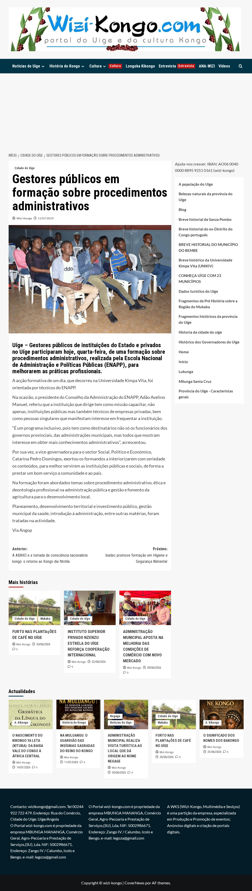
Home (184, 352)
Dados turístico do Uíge (198, 291)
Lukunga (186, 371)
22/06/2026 (99, 662)
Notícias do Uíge (26, 66)
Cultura (105, 66)
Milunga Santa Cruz (195, 381)
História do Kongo (64, 66)
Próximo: (136, 555)
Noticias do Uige (121, 722)
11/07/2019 (46, 218)
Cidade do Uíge (25, 168)
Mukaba (45, 618)
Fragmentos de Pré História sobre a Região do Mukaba (208, 304)
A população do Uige (196, 184)
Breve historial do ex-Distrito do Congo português (206, 232)
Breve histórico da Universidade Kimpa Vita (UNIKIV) (205, 263)
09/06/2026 (154, 667)
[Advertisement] (126, 110)
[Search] (240, 66)
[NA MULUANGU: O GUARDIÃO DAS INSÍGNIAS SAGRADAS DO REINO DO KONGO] (78, 714)
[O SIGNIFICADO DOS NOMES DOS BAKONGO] (222, 714)
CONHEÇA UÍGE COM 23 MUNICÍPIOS (200, 278)
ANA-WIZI (207, 66)
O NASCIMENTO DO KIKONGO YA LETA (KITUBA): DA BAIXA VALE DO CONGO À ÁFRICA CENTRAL (27, 745)
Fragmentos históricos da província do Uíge (208, 319)
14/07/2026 (23, 767)
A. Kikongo (21, 722)
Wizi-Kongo (24, 218)
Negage (115, 716)
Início (183, 361)
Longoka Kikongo (140, 66)
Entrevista (176, 66)
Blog (182, 209)
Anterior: (50, 555)
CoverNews (134, 882)
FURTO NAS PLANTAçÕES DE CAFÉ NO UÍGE (173, 740)
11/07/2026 (71, 762)
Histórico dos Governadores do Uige (209, 342)
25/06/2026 (214, 752)
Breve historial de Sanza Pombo (205, 219)
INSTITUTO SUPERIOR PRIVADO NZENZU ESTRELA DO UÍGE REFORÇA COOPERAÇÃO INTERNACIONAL (89, 643)
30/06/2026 (43, 644)
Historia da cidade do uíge (200, 332)
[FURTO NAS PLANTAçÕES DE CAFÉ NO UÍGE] (34, 608)
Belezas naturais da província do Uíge (206, 197)
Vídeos (224, 66)
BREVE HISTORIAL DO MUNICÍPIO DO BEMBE (208, 247)
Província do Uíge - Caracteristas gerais (206, 394)
